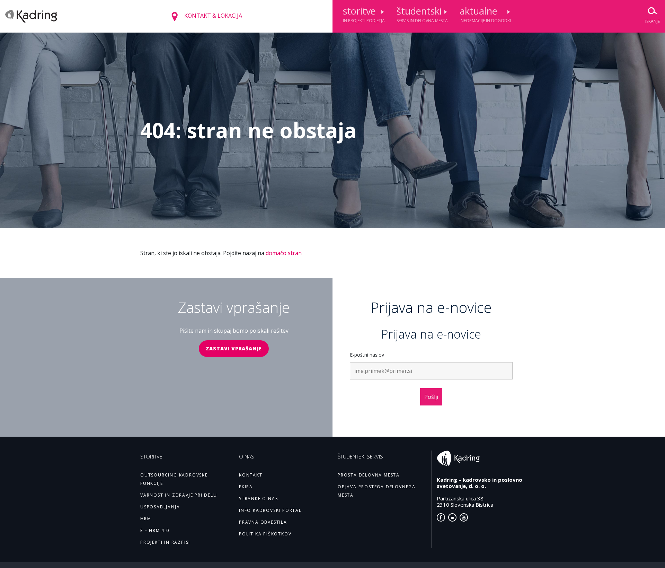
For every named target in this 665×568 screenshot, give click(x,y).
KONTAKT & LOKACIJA (212, 15)
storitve (364, 14)
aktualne (485, 14)
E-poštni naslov (367, 354)
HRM (145, 519)
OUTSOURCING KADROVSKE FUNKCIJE (174, 479)
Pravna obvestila (263, 522)
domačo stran (284, 253)
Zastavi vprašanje (234, 348)
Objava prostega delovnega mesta (377, 491)
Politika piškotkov (265, 534)
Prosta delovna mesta (369, 475)
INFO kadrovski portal (270, 510)
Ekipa (246, 487)
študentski (422, 14)
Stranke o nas (258, 498)
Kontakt (251, 475)
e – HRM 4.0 (154, 530)
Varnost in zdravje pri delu (178, 495)
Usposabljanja (160, 507)
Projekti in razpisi (165, 542)
